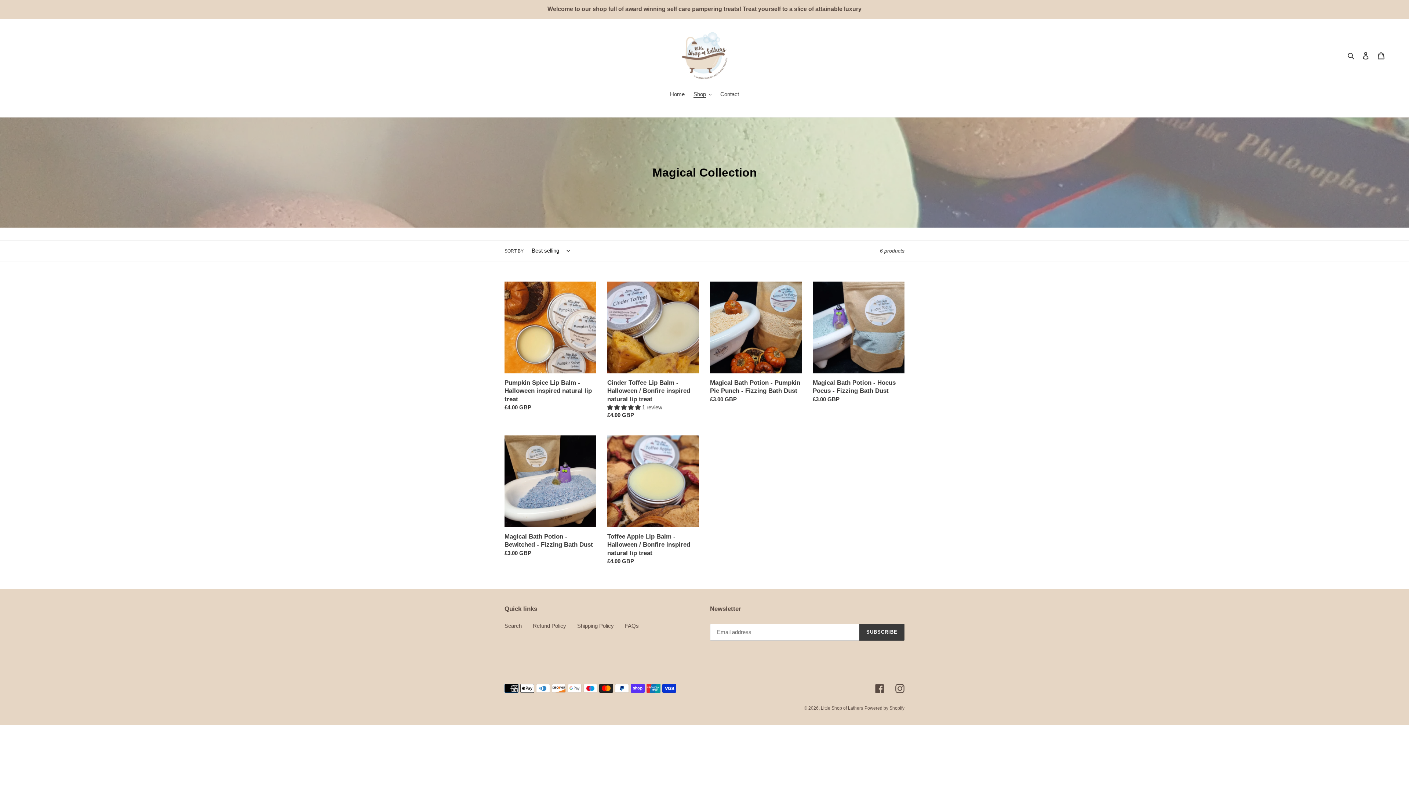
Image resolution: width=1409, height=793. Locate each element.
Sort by (514, 251)
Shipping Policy (595, 626)
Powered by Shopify (884, 708)
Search (513, 626)
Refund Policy (549, 626)
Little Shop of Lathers (842, 708)
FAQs (632, 626)
